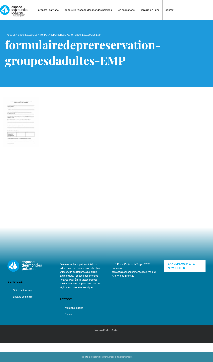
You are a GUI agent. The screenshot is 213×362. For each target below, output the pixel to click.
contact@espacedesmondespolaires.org (134, 271)
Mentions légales (74, 307)
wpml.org (107, 357)
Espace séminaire (22, 296)
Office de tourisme (23, 290)
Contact (114, 330)
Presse (69, 314)
